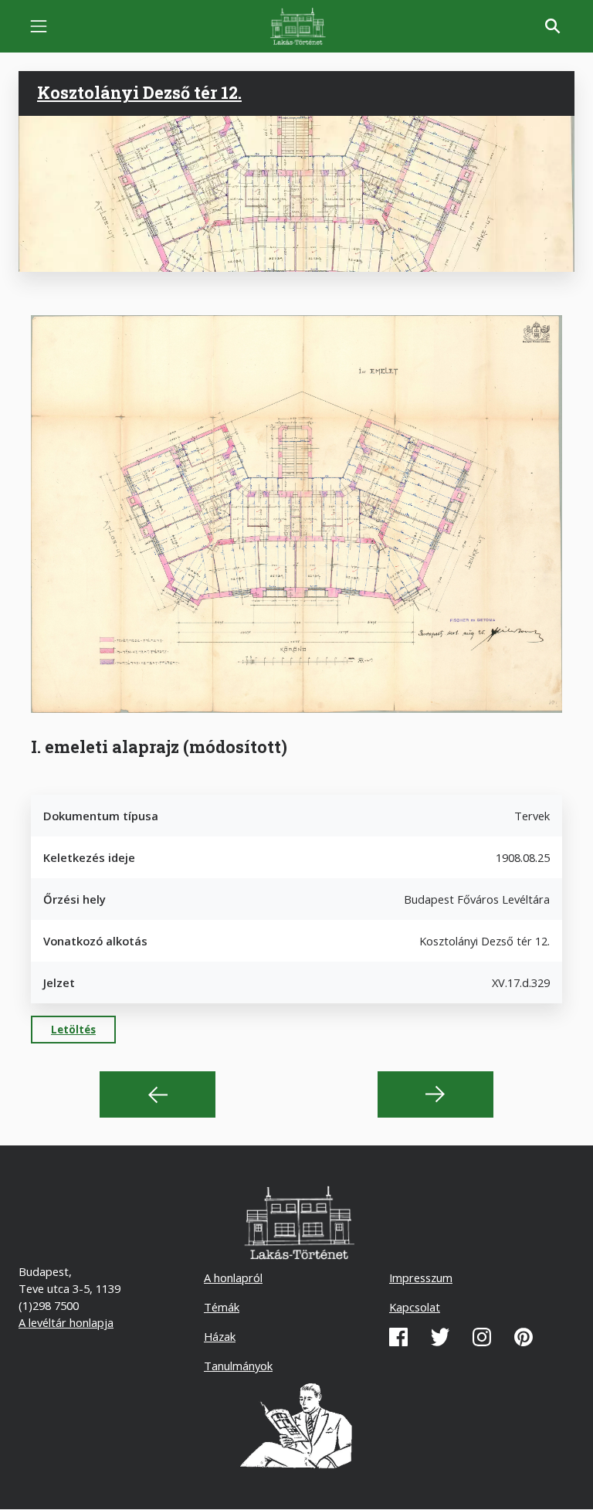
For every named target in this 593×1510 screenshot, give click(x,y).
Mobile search (552, 26)
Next (435, 1094)
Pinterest (523, 1337)
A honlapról (233, 1277)
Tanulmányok (238, 1365)
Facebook (398, 1337)
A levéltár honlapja (66, 1322)
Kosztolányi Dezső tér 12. (139, 92)
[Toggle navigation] (39, 26)
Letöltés (73, 1030)
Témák (221, 1307)
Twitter (440, 1337)
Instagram (482, 1337)
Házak (220, 1336)
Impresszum (420, 1277)
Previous (157, 1094)
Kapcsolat (414, 1307)
